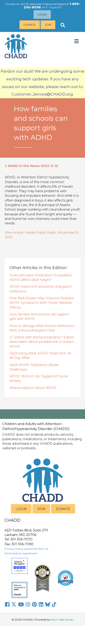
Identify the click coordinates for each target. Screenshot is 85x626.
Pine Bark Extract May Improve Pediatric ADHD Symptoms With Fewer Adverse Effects (42, 302)
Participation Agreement (21, 553)
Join (48, 24)
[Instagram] (28, 604)
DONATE (63, 509)
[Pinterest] (34, 604)
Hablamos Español (55, 4)
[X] (13, 604)
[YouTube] (21, 604)
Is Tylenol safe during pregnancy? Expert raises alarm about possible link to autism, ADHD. (42, 342)
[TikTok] (54, 604)
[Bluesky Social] (47, 604)
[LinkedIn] (41, 604)
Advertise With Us (36, 548)
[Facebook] (7, 604)
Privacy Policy (14, 548)
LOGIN (21, 509)
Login (42, 14)
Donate (30, 24)
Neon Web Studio (62, 619)
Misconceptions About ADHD (33, 388)
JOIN (41, 509)
